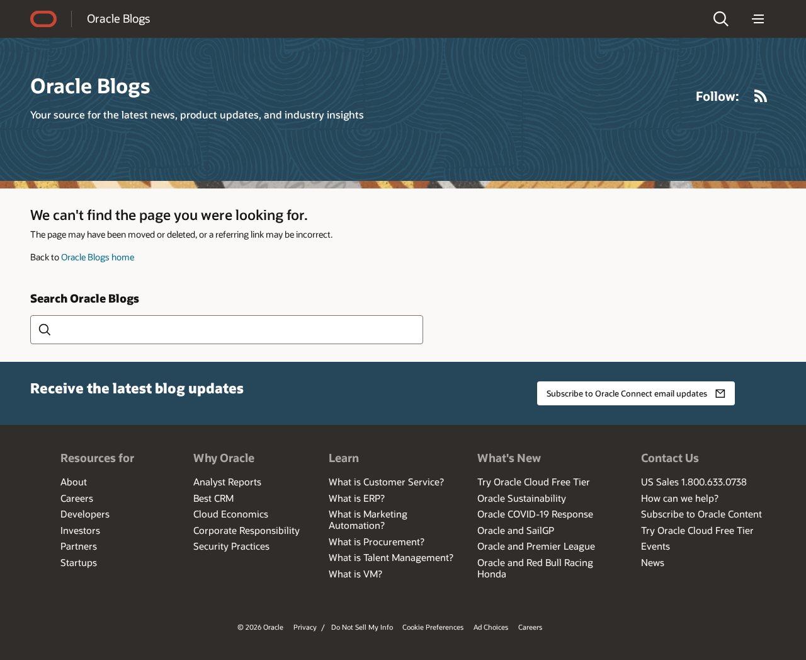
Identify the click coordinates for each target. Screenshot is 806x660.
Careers (76, 498)
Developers (85, 513)
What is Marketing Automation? (368, 519)
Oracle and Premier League (536, 546)
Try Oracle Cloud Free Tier (533, 481)
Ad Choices (491, 627)
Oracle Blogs (118, 18)
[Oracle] (43, 19)
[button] (721, 19)
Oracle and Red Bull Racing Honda (535, 568)
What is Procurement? (376, 541)
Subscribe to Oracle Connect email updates (627, 393)
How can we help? (679, 498)
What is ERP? (357, 498)
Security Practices (231, 546)
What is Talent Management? (391, 557)
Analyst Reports (227, 481)
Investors (80, 530)
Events (655, 546)
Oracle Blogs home (97, 257)
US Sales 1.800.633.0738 (694, 481)
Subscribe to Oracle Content (701, 513)
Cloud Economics (230, 513)
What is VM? (355, 573)
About (73, 481)
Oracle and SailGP (515, 530)
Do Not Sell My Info (362, 627)
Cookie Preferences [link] (432, 627)
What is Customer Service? (386, 481)
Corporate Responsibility (246, 530)
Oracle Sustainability (521, 498)
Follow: (717, 96)
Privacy (305, 627)
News (652, 562)
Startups (78, 562)
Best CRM (213, 498)
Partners (78, 546)
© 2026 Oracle (260, 627)
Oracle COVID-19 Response (535, 513)
